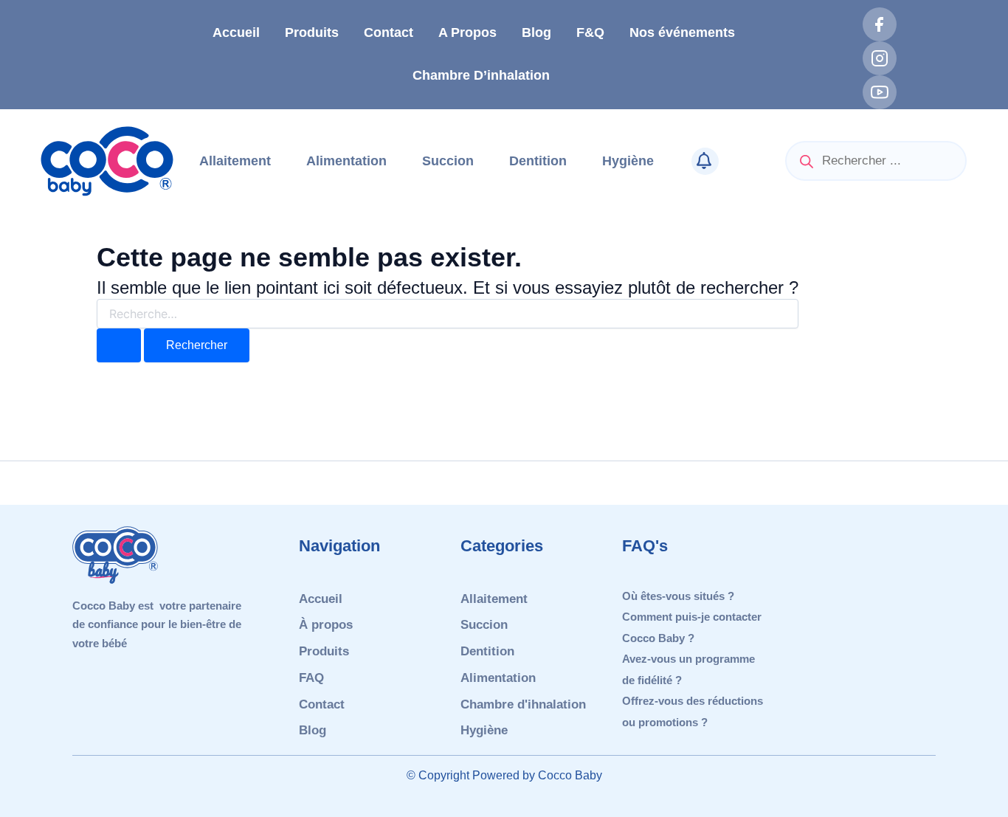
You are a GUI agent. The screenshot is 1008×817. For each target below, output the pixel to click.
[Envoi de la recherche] (119, 345)
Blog (536, 32)
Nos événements (682, 32)
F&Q (590, 32)
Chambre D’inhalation (481, 75)
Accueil (236, 32)
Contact (388, 32)
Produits (312, 32)
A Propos (467, 32)
